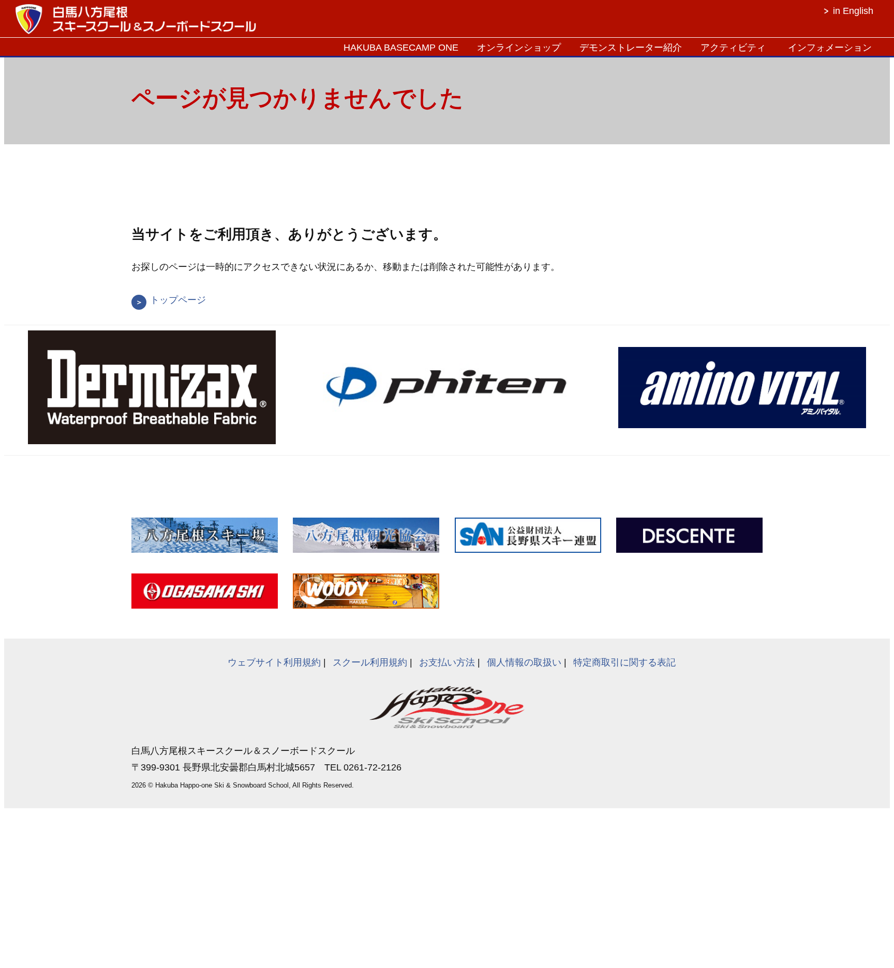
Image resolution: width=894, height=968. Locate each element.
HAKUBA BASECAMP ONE (401, 47)
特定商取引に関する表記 (624, 662)
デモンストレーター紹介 (630, 47)
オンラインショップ (519, 47)
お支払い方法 (447, 662)
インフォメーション (830, 47)
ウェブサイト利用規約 (274, 662)
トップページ (178, 300)
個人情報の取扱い (524, 662)
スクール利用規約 (370, 662)
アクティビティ (733, 47)
